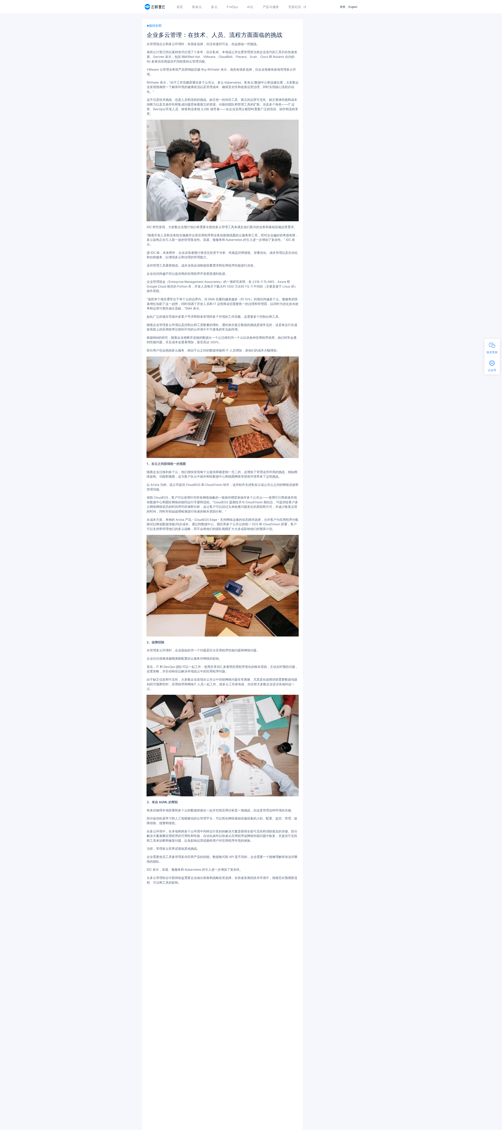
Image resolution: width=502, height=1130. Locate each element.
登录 (342, 6)
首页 (179, 7)
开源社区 (296, 7)
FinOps (232, 7)
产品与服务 (271, 7)
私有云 (197, 7)
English (352, 6)
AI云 (250, 7)
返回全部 (155, 25)
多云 (214, 7)
